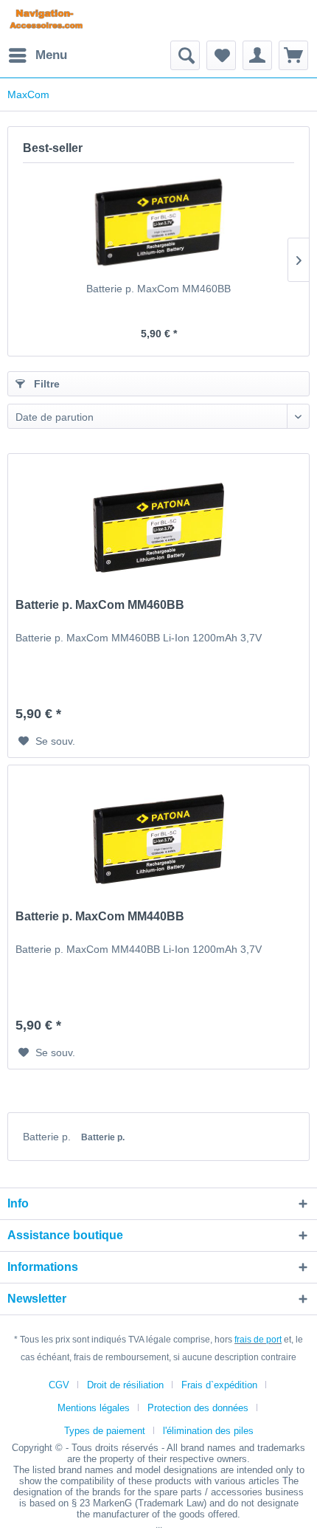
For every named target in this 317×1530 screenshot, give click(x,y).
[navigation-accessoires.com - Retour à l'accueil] (46, 20)
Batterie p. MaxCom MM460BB (158, 288)
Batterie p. (48, 1137)
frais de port (258, 1339)
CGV (59, 1385)
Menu (51, 55)
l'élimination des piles (208, 1430)
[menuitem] (37, 55)
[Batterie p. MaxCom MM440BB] (158, 839)
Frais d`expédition (219, 1385)
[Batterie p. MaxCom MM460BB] (158, 222)
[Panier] (293, 55)
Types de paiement (104, 1430)
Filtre (45, 384)
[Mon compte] (257, 55)
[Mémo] (221, 55)
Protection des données (197, 1407)
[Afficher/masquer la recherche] (185, 55)
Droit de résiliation (125, 1385)
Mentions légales (94, 1407)
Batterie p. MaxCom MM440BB (99, 916)
